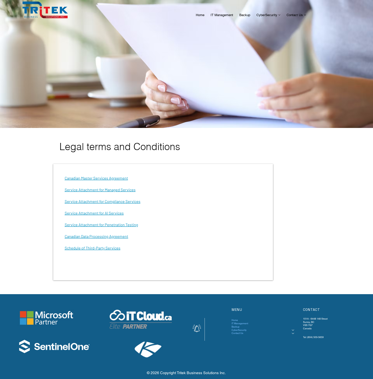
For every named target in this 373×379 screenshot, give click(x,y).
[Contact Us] (293, 333)
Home (235, 320)
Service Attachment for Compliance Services (102, 201)
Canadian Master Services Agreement (96, 178)
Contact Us (237, 333)
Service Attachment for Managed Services (100, 189)
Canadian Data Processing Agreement (96, 236)
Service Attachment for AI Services (94, 213)
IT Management (240, 323)
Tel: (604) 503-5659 (313, 337)
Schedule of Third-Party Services (92, 248)
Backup (236, 326)
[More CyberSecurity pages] (279, 15)
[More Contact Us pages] (305, 15)
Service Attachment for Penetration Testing (101, 224)
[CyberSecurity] (293, 330)
